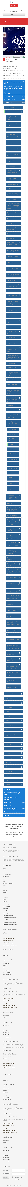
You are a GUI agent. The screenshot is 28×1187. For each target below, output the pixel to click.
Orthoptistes (10, 233)
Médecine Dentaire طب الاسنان (12, 332)
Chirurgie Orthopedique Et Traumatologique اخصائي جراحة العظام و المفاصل (13, 536)
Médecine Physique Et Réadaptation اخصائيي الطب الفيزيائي (12, 303)
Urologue (7, 93)
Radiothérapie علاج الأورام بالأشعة (13, 154)
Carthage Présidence (12, 630)
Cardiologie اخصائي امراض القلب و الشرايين (13, 639)
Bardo (10, 483)
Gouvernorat (5, 892)
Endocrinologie (10, 410)
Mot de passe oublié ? (16, 1179)
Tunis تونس (8, 111)
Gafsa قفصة (8, 762)
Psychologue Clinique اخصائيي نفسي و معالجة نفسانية (12, 172)
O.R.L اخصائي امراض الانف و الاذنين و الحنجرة (13, 251)
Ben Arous (8, 775)
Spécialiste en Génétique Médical (13, 124)
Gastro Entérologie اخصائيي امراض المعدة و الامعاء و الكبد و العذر (12, 399)
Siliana (7, 702)
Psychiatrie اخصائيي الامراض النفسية (11, 178)
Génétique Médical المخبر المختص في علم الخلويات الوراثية (13, 391)
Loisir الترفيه (8, 802)
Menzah (11, 444)
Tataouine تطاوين (10, 694)
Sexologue (9, 130)
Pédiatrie (7, 789)
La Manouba (9, 740)
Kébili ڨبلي (8, 744)
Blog (4, 881)
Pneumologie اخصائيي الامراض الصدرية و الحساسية (13, 193)
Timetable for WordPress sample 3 (10, 920)
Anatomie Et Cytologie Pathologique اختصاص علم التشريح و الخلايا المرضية (13, 666)
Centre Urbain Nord (12, 478)
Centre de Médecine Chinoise (12, 615)
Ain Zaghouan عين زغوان (13, 488)
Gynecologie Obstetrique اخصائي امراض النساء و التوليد (13, 373)
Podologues (10, 188)
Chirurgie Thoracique (12, 515)
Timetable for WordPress (8, 915)
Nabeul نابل (8, 711)
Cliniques (9, 503)
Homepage (5, 897)
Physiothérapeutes (11, 199)
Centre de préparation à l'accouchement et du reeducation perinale (13, 597)
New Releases (6, 953)
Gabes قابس (9, 766)
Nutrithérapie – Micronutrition (10, 263)
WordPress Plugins (7, 972)
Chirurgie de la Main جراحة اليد (13, 578)
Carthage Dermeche (12, 634)
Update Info (5, 955)
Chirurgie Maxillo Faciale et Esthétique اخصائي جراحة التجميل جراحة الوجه (13, 544)
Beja (7, 780)
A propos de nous (7, 872)
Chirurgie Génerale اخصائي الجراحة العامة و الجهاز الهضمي (12, 551)
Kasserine (8, 749)
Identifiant (6, 1170)
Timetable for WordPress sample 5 (10, 924)
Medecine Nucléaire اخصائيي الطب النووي (12, 309)
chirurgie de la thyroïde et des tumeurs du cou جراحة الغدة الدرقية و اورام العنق (13, 571)
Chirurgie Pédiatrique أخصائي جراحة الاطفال (12, 529)
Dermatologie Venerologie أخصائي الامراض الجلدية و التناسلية (13, 497)
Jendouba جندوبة (9, 758)
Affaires (6, 815)
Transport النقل (9, 96)
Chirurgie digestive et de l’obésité (13, 564)
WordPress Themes (7, 974)
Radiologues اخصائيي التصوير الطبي (12, 160)
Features (5, 890)
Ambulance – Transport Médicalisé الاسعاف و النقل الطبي (13, 674)
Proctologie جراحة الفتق (12, 184)
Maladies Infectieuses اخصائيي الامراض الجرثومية (13, 342)
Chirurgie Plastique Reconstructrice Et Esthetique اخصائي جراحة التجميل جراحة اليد (13, 522)
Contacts (5, 888)
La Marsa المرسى (13, 464)
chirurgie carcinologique (12, 812)
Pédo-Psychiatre (11, 223)
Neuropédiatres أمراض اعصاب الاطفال (12, 269)
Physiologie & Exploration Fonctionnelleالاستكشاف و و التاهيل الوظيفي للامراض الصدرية (13, 206)
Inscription (5, 899)
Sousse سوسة (9, 698)
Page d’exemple (6, 904)
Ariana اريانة (8, 784)
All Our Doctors (6, 876)
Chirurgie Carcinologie (12, 591)
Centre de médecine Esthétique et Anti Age (12, 609)
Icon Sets (5, 965)
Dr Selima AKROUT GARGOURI (12, 60)
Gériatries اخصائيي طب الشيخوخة (12, 384)
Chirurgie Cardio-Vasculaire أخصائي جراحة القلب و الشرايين (13, 585)
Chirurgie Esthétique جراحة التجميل (12, 558)
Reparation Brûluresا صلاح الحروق (13, 148)
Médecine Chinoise (11, 337)
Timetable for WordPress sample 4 (10, 922)
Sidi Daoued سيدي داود (13, 439)
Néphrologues (10, 291)
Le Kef (7, 729)
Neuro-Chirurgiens (11, 280)
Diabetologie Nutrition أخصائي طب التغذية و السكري (13, 423)
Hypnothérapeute (11, 367)
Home (4, 895)
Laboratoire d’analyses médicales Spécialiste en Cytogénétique (13, 357)
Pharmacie (9, 218)
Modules (5, 901)
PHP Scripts (5, 967)
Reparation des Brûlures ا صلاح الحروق (13, 142)
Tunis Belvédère (12, 434)
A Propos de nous (7, 874)
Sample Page (5, 908)
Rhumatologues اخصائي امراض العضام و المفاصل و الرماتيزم (13, 136)
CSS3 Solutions (6, 963)
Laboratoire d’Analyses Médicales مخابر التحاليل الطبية (12, 349)
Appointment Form (7, 879)
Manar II (11, 449)
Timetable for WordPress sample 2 (10, 917)
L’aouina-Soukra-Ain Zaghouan (13, 454)
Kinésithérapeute (11, 363)
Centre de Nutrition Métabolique (11, 603)
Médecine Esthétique (12, 327)
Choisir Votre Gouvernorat (8, 883)
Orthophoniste (10, 238)
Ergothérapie (10, 405)
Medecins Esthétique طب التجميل (12, 793)
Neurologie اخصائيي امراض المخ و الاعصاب (13, 275)
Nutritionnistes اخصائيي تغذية (12, 257)
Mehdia (7, 720)
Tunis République (13, 429)
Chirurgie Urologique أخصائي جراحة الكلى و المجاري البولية (12, 509)
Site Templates (6, 970)
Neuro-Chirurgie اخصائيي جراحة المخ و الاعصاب (13, 285)
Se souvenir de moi (18, 1177)
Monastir (8, 716)
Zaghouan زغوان (10, 107)
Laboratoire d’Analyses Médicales (11, 734)
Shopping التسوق (9, 99)
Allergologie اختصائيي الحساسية (12, 680)
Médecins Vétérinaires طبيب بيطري (12, 296)
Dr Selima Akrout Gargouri (18, 75)
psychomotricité (11, 166)
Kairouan (8, 753)
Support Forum (16, 860)
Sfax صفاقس (9, 707)
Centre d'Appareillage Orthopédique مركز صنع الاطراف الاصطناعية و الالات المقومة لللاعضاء (13, 623)
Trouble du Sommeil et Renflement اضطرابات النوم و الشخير (12, 118)
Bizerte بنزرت (9, 771)
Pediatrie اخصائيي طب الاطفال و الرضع (12, 228)
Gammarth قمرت (13, 468)
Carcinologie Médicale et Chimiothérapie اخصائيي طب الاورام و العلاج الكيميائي (13, 646)
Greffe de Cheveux (11, 379)
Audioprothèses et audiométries (11, 653)
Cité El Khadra (12, 473)
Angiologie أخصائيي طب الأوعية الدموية (12, 659)
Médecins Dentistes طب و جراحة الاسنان (12, 798)
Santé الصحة (8, 103)
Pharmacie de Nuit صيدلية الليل (13, 213)
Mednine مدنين (9, 725)
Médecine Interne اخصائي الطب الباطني (13, 315)
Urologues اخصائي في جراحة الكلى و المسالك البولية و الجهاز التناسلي (13, 88)
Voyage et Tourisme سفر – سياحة (12, 82)
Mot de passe (6, 1173)
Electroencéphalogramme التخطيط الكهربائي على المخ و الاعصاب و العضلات (13, 416)
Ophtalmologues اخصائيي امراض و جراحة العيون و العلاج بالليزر (13, 244)
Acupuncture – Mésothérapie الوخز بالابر (13, 686)
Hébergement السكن (10, 809)
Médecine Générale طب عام (13, 321)
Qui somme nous (6, 906)
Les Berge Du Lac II (13, 459)
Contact (4, 885)
